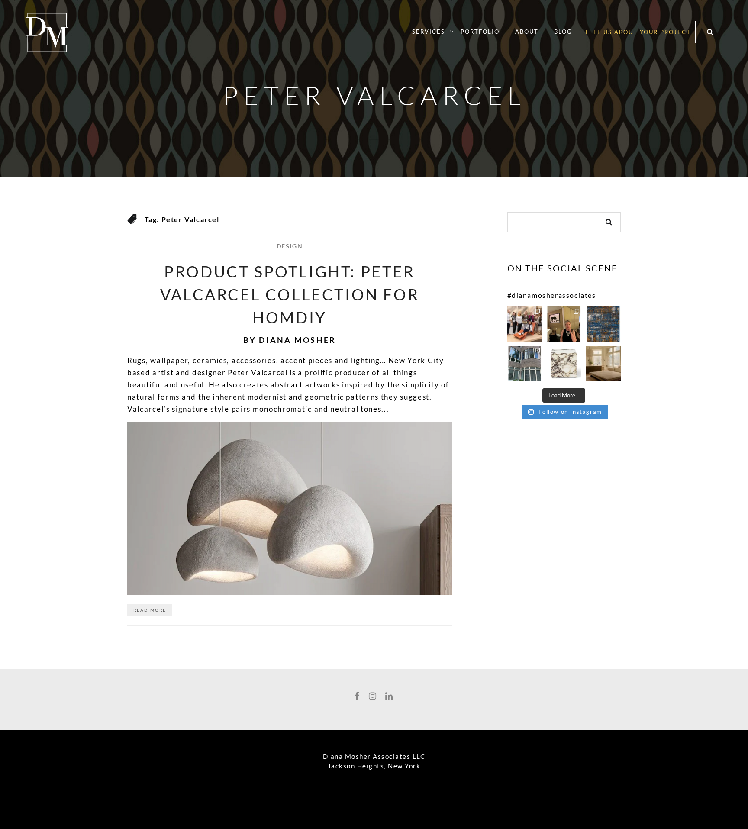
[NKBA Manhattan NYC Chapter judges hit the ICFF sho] (524, 324)
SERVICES (428, 31)
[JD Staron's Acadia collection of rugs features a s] (603, 324)
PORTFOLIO (480, 31)
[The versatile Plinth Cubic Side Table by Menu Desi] (563, 363)
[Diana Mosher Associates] (47, 30)
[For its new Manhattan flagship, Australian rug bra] (603, 363)
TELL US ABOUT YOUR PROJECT (638, 32)
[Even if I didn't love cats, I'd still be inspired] (563, 324)
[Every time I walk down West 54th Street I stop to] (524, 363)
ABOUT (526, 31)
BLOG (563, 31)
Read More (149, 610)
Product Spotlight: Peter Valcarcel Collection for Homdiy (289, 294)
